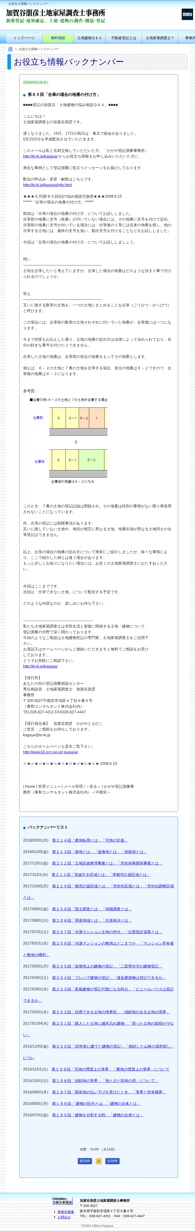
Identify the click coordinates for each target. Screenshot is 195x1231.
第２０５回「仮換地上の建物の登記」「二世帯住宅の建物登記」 (107, 966)
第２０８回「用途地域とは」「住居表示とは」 (92, 920)
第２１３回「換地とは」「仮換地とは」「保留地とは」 (99, 852)
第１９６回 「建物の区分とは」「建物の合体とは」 (96, 1104)
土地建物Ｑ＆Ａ (89, 38)
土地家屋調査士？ (160, 38)
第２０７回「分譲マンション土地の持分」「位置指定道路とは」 (107, 932)
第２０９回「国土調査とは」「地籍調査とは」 (92, 909)
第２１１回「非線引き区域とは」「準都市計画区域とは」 (101, 875)
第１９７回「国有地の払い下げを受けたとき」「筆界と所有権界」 (109, 1092)
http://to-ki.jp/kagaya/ (40, 156)
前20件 (85, 1161)
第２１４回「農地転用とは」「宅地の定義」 (90, 840)
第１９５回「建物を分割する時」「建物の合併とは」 (97, 1115)
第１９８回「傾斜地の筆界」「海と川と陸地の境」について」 (105, 1081)
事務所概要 (66, 1212)
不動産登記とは (123, 38)
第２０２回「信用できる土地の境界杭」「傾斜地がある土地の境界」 (111, 1012)
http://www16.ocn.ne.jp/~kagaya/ (50, 752)
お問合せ (64, 1217)
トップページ (24, 38)
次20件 (112, 1161)
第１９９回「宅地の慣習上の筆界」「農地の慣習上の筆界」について (111, 1069)
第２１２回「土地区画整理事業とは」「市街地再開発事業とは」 (107, 863)
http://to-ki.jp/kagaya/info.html (47, 185)
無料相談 (58, 38)
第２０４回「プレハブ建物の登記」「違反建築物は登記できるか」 (109, 978)
